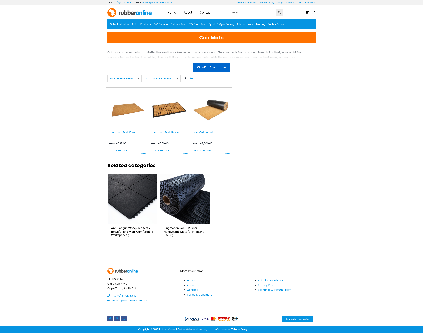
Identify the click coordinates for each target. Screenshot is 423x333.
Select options (204, 150)
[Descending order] (146, 78)
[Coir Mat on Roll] (211, 108)
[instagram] (117, 318)
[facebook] (110, 318)
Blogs (280, 2)
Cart (300, 2)
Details (142, 153)
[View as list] (191, 78)
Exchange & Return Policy (274, 290)
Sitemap (280, 329)
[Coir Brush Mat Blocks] (169, 108)
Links (269, 329)
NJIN (210, 329)
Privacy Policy (267, 2)
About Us (193, 285)
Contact (290, 2)
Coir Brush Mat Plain (122, 132)
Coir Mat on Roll (203, 132)
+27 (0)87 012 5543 (122, 2)
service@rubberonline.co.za (157, 2)
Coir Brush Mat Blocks (165, 132)
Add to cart (121, 150)
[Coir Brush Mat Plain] (127, 108)
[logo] (129, 9)
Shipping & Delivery (270, 280)
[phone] (124, 318)
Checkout (310, 2)
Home (191, 280)
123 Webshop (257, 329)
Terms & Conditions (246, 2)
